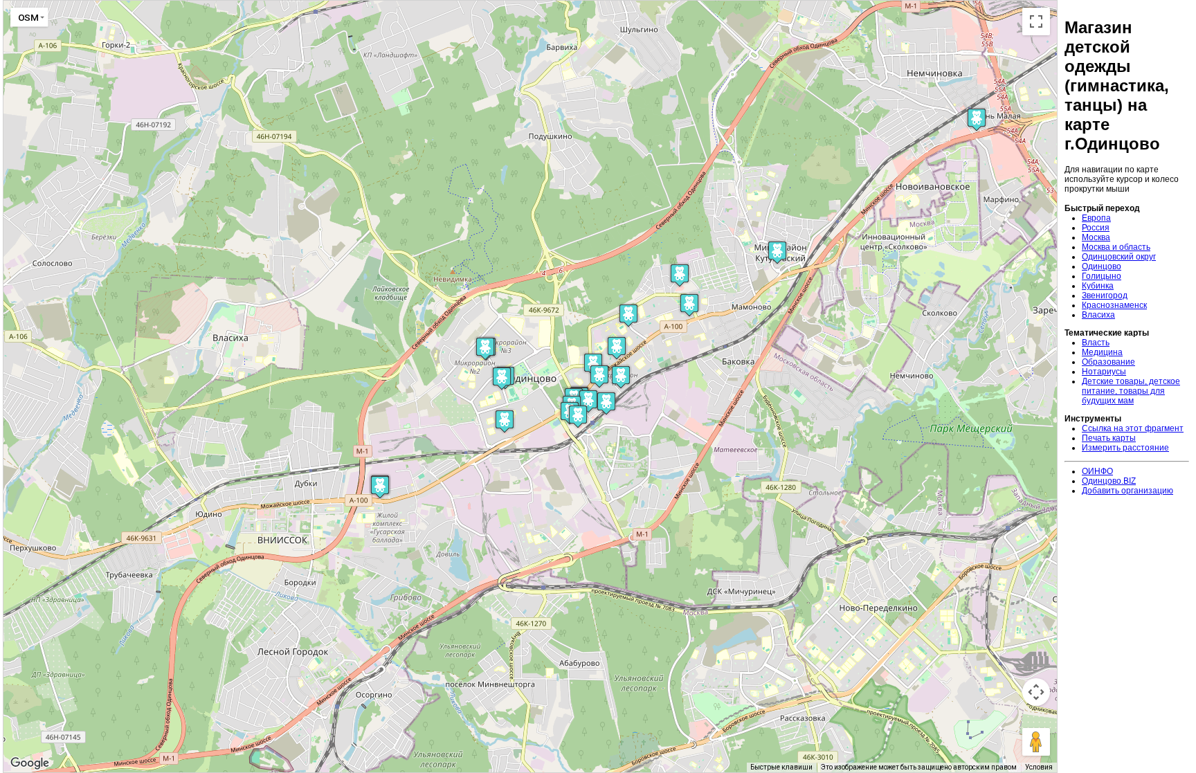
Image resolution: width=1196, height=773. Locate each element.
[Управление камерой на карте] (1036, 692)
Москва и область (1116, 247)
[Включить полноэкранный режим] (1036, 21)
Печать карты (1109, 438)
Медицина (1102, 352)
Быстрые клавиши (781, 767)
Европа (1096, 218)
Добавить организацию (1127, 490)
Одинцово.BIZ (1109, 481)
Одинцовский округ (1119, 257)
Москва (1096, 237)
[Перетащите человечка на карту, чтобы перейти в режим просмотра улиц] (1036, 742)
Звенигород (1104, 295)
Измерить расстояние (1125, 448)
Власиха (1098, 315)
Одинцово (1101, 266)
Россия (1095, 228)
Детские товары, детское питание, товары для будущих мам (1131, 391)
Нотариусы (1104, 371)
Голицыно (1101, 276)
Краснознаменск (1114, 305)
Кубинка (1098, 286)
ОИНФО (1097, 471)
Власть (1095, 342)
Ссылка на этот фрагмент (1133, 428)
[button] (588, 401)
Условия (1039, 767)
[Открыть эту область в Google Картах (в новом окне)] (30, 763)
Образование (1108, 362)
